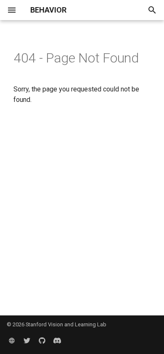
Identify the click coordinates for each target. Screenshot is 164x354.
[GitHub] (42, 340)
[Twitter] (27, 340)
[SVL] (12, 340)
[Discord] (57, 340)
